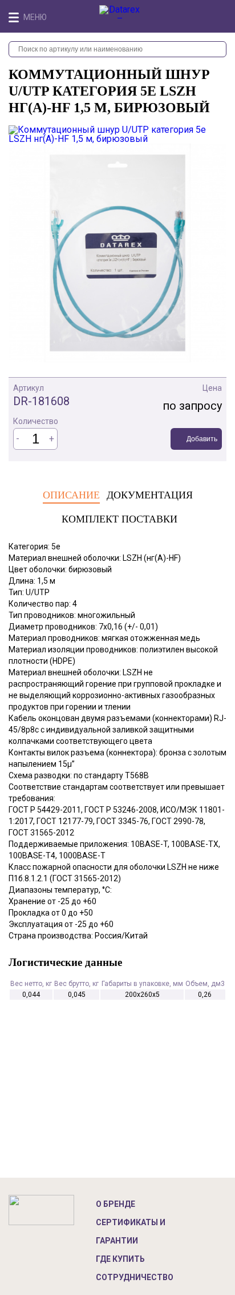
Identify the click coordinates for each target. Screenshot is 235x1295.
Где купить (120, 1259)
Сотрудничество (134, 1277)
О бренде (115, 1204)
